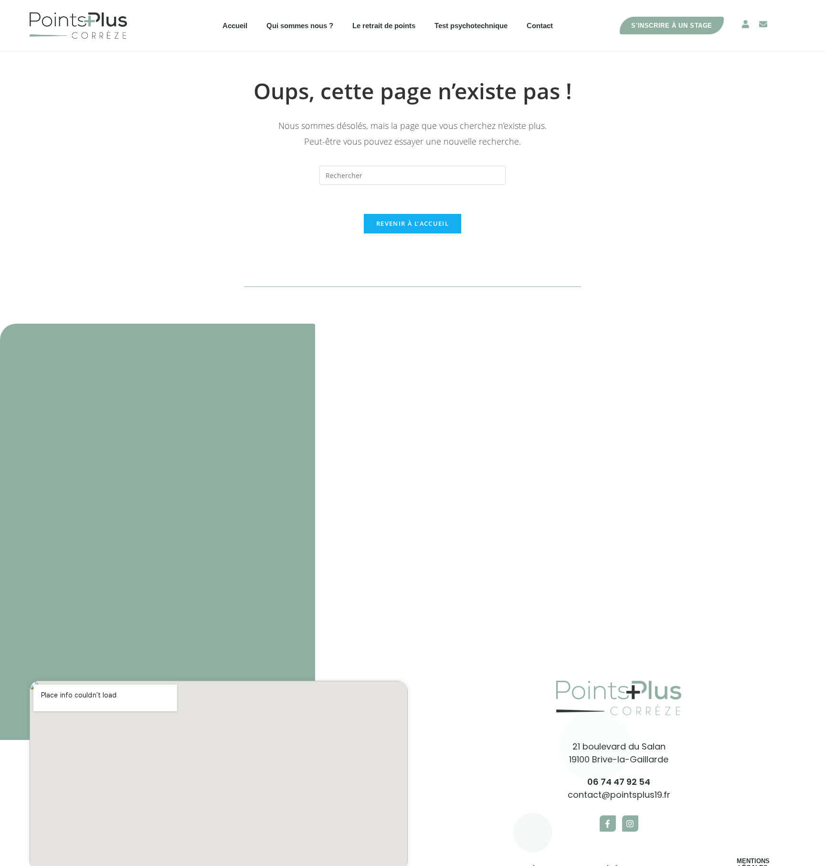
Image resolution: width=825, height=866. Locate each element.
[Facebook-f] (608, 823)
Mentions (753, 861)
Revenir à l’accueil (412, 223)
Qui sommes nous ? (299, 25)
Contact (540, 25)
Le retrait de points (383, 25)
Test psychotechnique (471, 25)
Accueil (234, 25)
